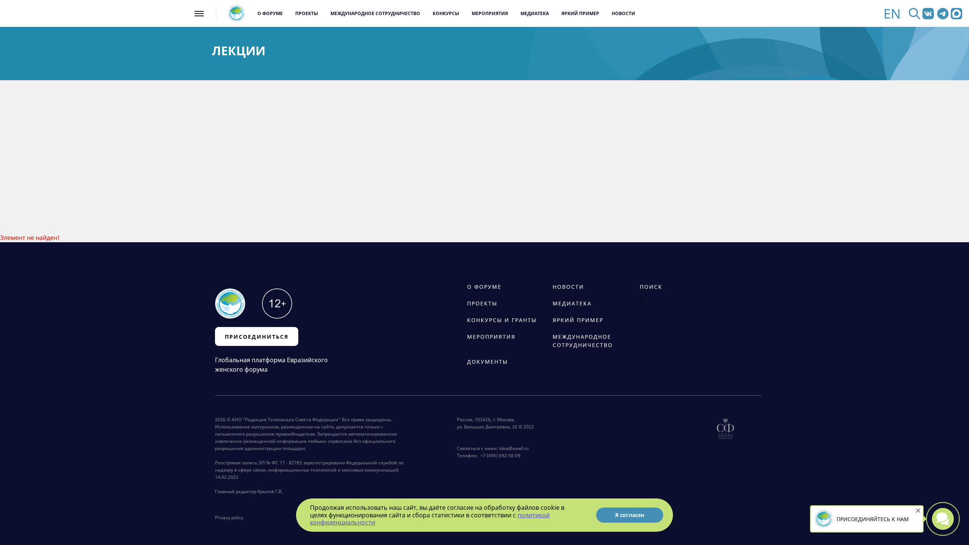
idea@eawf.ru (513, 448)
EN (892, 13)
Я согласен (629, 515)
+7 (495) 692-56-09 (499, 455)
